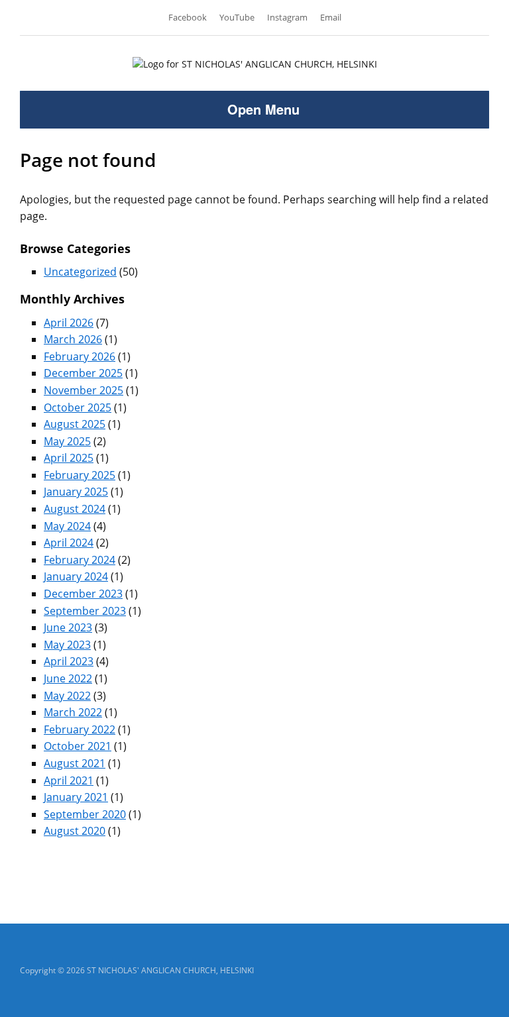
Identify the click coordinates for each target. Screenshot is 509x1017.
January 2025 (76, 491)
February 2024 (79, 560)
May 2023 (67, 644)
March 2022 (73, 712)
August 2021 (74, 763)
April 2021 (68, 780)
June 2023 (68, 627)
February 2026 (79, 356)
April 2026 (68, 322)
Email (330, 17)
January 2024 (76, 576)
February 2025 (79, 475)
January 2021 (76, 797)
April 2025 (68, 458)
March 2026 (73, 339)
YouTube (236, 17)
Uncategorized (80, 271)
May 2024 (67, 526)
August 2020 (74, 831)
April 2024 (68, 542)
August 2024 (74, 509)
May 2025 (67, 441)
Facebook (187, 17)
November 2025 (83, 390)
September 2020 (85, 814)
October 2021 (77, 746)
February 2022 (79, 729)
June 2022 (68, 678)
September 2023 (85, 611)
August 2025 (74, 424)
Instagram (287, 17)
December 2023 (83, 593)
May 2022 (67, 695)
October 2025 (77, 407)
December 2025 (83, 373)
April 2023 (68, 661)
